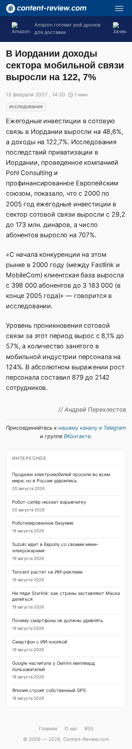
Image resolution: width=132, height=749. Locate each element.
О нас (71, 728)
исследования (26, 106)
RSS (89, 728)
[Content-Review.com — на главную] (46, 8)
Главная (48, 728)
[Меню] (119, 8)
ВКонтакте (77, 436)
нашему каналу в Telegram (92, 428)
